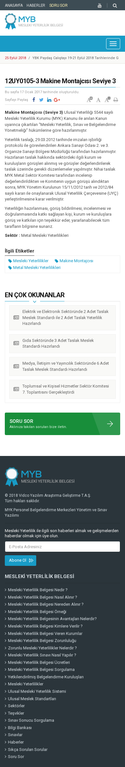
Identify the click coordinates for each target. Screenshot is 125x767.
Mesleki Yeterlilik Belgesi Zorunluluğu (42, 640)
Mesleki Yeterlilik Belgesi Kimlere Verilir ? (45, 626)
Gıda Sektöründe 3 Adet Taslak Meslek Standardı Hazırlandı (58, 343)
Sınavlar (15, 734)
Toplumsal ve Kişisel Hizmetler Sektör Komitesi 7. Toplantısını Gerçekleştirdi (65, 389)
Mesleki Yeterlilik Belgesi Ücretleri (39, 662)
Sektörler (16, 705)
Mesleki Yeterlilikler (30, 260)
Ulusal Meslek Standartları (32, 698)
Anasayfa (14, 5)
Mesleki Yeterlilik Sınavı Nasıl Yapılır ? (42, 655)
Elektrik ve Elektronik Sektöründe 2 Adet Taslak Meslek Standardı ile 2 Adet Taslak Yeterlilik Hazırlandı (65, 317)
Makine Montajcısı (76, 260)
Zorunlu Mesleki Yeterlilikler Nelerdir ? (42, 648)
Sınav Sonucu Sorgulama (31, 720)
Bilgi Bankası (20, 727)
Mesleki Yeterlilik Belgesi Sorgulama (41, 669)
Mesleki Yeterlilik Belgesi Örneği (37, 611)
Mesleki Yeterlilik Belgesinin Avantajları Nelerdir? (52, 618)
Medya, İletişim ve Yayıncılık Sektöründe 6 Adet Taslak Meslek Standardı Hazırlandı (65, 366)
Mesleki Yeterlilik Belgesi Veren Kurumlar (45, 633)
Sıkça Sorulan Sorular (27, 749)
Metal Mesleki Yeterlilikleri (37, 267)
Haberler (36, 5)
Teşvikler (16, 713)
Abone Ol (17, 560)
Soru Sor (58, 5)
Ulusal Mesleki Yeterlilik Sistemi (37, 691)
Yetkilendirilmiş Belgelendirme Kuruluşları (46, 676)
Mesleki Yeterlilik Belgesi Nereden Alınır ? (46, 604)
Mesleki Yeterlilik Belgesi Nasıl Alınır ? (42, 597)
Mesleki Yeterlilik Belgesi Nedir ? (38, 589)
